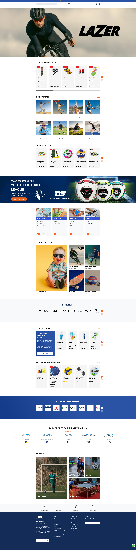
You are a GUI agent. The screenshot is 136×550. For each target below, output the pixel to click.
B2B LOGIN (83, 6)
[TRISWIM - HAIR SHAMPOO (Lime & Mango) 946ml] (61, 336)
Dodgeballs (72, 225)
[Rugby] (76, 128)
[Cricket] (43, 107)
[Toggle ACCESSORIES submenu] (69, 7)
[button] (99, 4)
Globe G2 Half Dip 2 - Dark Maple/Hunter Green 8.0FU (41, 80)
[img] (68, 430)
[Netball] (76, 107)
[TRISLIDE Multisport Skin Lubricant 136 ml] (84, 336)
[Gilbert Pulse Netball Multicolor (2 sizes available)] (94, 371)
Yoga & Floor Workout (90, 225)
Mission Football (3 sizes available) (93, 162)
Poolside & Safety (40, 230)
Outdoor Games (57, 223)
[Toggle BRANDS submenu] (75, 7)
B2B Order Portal (57, 520)
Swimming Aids (40, 227)
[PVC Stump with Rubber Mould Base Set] (110, 441)
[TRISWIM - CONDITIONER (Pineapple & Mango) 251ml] (72, 336)
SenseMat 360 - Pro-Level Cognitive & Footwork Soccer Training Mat (54, 380)
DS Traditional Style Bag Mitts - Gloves (80, 79)
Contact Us (73, 518)
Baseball (71, 223)
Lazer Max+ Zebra (53, 78)
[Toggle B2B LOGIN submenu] (86, 7)
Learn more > (72, 0)
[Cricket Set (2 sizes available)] (55, 154)
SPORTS (51, 6)
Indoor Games (56, 221)
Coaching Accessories (90, 227)
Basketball (60, 116)
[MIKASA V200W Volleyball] (68, 371)
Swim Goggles (40, 221)
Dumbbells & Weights (90, 223)
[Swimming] (43, 128)
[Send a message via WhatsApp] (133, 545)
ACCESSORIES (66, 6)
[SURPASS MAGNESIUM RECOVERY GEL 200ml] (95, 336)
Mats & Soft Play (57, 230)
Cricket (43, 116)
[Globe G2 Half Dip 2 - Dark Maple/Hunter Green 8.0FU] (42, 71)
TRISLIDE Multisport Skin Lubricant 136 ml (83, 344)
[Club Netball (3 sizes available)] (68, 154)
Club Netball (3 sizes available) (67, 162)
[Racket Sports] (92, 107)
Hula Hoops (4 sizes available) (40, 162)
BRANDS (73, 6)
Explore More (45, 353)
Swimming (43, 137)
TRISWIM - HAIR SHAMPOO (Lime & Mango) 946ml (60, 344)
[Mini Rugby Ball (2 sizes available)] (68, 71)
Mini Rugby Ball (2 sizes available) (67, 79)
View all (98, 62)
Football (59, 137)
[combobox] (46, 4)
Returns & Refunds (74, 524)
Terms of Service (74, 528)
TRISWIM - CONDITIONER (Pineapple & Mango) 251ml (72, 344)
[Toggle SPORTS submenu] (53, 7)
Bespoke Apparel (57, 536)
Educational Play (57, 227)
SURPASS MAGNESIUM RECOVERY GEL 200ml (94, 344)
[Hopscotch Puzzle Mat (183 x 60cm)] (94, 71)
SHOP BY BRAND (57, 528)
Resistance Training (90, 230)
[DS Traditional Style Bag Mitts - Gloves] (81, 71)
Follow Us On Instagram (95, 453)
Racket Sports (92, 116)
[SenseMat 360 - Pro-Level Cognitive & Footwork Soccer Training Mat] (55, 371)
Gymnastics (92, 137)
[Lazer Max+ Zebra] (55, 71)
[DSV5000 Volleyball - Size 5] (81, 154)
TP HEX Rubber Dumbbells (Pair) (79, 379)
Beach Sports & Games (41, 225)
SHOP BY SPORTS (57, 526)
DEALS (78, 6)
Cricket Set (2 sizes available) (53, 162)
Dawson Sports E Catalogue (59, 534)
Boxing (87, 221)
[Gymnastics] (92, 128)
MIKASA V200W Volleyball (66, 379)
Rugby (76, 137)
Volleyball (72, 221)
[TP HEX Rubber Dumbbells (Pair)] (81, 371)
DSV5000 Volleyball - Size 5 (81, 162)
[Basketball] (60, 107)
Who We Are (56, 518)
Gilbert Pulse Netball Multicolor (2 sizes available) (93, 380)
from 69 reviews (68, 431)
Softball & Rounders (74, 227)
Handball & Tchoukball (74, 230)
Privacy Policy (73, 526)
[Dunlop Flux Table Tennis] (89, 441)
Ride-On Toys (56, 225)
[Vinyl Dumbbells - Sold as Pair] (42, 371)
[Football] (60, 128)
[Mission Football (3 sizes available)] (94, 154)
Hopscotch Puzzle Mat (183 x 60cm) (93, 79)
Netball (76, 116)
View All (98, 97)
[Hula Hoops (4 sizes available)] (42, 154)
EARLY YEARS (58, 6)
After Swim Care (40, 223)
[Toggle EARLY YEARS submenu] (61, 7)
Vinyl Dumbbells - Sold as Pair (41, 379)
